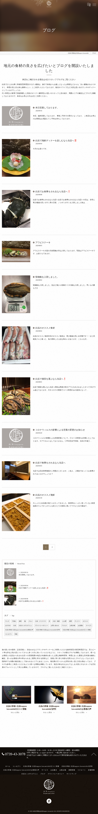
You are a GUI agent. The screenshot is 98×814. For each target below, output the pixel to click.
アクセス (64, 625)
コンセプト (8, 634)
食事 (20, 621)
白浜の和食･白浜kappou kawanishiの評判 (48, 629)
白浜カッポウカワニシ (25, 625)
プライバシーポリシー (41, 625)
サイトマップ (71, 774)
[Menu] (94, 4)
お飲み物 (72, 625)
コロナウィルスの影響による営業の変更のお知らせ (60, 430)
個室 (70, 621)
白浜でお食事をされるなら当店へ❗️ (52, 191)
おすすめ (8, 625)
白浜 (14, 625)
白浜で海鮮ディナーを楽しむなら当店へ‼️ (56, 140)
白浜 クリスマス (40, 621)
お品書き (80, 625)
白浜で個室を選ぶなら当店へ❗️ (50, 379)
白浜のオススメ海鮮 (45, 495)
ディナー (77, 621)
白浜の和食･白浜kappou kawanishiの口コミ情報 (77, 629)
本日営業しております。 (47, 107)
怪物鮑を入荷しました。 (47, 277)
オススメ (85, 621)
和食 (16, 634)
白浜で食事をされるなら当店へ (50, 463)
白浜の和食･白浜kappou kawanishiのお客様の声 (19, 629)
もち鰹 (64, 621)
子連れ (14, 621)
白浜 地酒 (56, 621)
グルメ (31, 621)
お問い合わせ (55, 625)
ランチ (7, 621)
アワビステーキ (42, 242)
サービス (88, 625)
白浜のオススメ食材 (45, 328)
